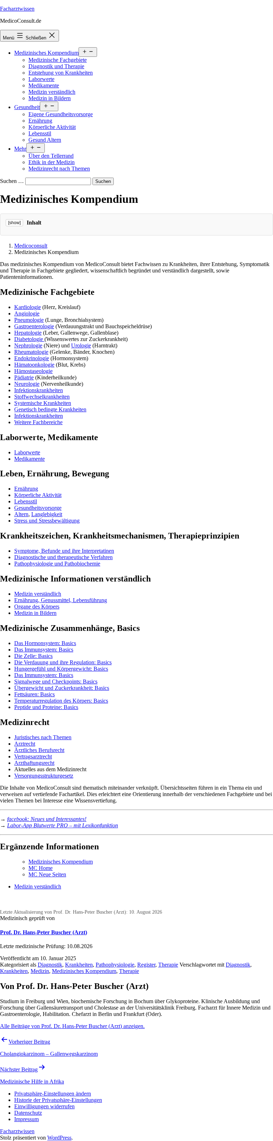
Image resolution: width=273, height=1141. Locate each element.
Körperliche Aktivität (52, 127)
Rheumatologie (31, 352)
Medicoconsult (30, 246)
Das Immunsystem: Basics (43, 650)
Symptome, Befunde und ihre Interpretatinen (64, 551)
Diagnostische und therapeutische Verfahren (63, 557)
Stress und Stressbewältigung (47, 521)
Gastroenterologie (34, 326)
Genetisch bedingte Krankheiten (50, 409)
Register (146, 965)
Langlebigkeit (46, 514)
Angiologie (26, 313)
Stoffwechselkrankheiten (42, 397)
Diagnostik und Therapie (56, 66)
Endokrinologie (31, 358)
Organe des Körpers (36, 607)
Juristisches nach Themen (42, 737)
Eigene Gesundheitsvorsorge (60, 114)
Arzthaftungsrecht (34, 763)
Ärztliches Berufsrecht (39, 750)
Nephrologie (28, 345)
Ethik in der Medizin (51, 162)
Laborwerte (41, 79)
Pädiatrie (24, 377)
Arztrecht (24, 744)
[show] (14, 222)
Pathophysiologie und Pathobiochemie (57, 564)
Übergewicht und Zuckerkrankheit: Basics (61, 688)
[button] (52, 1094)
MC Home (40, 868)
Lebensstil (39, 133)
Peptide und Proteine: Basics (46, 707)
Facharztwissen (17, 9)
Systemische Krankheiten (42, 403)
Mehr (20, 149)
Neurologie (26, 384)
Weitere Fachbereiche (38, 422)
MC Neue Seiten (47, 874)
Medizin (40, 971)
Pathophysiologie (115, 965)
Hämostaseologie (33, 371)
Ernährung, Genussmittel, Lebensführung (60, 600)
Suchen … (12, 181)
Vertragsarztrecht (33, 756)
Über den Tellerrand (51, 156)
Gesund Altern (44, 140)
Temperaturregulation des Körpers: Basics (61, 701)
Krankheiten (79, 965)
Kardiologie (27, 307)
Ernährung (40, 121)
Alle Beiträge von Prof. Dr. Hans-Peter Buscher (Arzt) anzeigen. (72, 1026)
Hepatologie (28, 333)
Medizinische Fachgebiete (57, 60)
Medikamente (43, 85)
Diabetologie (29, 339)
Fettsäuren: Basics (34, 694)
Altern (21, 514)
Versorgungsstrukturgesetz (43, 776)
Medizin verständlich (51, 92)
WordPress (59, 1138)
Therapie (168, 965)
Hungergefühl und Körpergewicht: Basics (61, 669)
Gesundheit (27, 107)
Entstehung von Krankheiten (60, 73)
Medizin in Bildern (49, 98)
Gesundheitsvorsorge (37, 508)
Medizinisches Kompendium (46, 53)
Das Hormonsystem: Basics (45, 643)
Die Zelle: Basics (33, 656)
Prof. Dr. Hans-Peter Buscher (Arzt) (43, 932)
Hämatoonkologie (34, 365)
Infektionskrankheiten (38, 390)
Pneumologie (29, 320)
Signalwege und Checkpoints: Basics (55, 681)
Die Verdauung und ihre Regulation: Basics (63, 662)
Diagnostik (50, 965)
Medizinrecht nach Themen (59, 169)
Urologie (81, 345)
